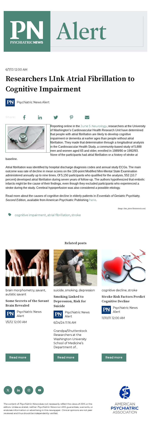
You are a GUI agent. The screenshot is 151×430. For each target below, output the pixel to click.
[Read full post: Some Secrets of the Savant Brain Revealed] (27, 267)
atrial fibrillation (58, 215)
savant (40, 290)
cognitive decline (114, 290)
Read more (17, 357)
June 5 (94, 126)
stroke (76, 215)
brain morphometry (20, 290)
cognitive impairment (30, 215)
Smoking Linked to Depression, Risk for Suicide (70, 301)
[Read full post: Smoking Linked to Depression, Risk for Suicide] (75, 267)
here (92, 200)
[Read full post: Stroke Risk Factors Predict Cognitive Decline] (123, 267)
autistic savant (16, 294)
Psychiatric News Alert (33, 102)
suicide (59, 290)
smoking (71, 290)
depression (87, 290)
